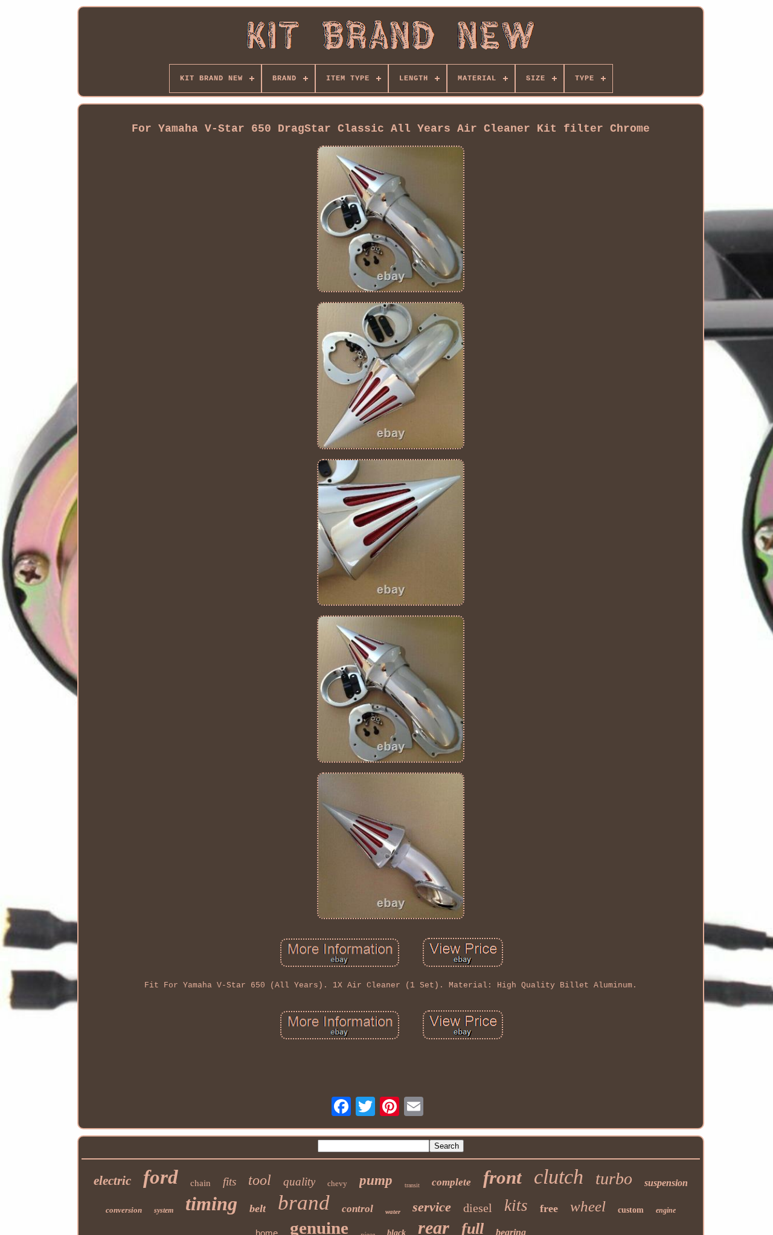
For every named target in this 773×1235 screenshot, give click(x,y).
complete (451, 1182)
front (502, 1177)
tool (259, 1180)
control (357, 1208)
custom (631, 1209)
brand (304, 1202)
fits (229, 1181)
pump (376, 1180)
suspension (666, 1183)
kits (516, 1205)
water (392, 1211)
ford (160, 1177)
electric (112, 1180)
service (431, 1206)
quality (299, 1181)
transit (412, 1185)
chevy (337, 1183)
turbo (613, 1178)
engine (666, 1210)
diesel (477, 1207)
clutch (558, 1177)
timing (211, 1203)
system (163, 1210)
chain (200, 1183)
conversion (124, 1209)
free (549, 1208)
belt (257, 1208)
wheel (588, 1206)
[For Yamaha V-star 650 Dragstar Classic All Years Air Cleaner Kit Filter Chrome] (390, 220)
